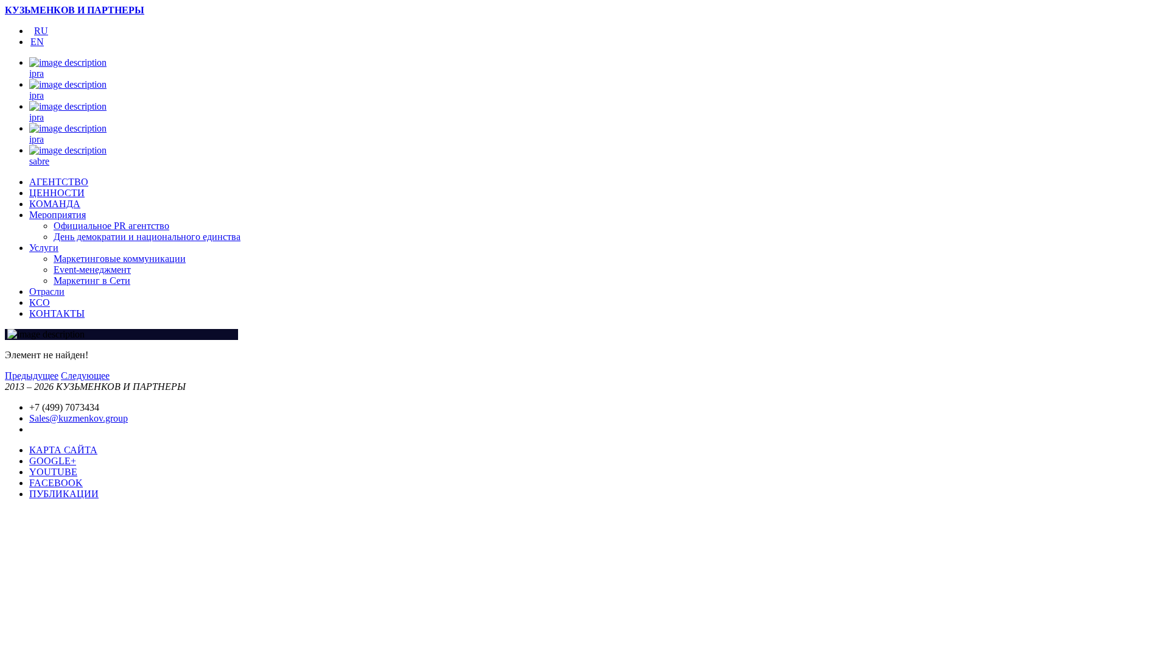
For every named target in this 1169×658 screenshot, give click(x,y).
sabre (39, 161)
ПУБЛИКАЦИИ (64, 494)
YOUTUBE (53, 472)
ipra (36, 73)
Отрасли (47, 291)
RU (41, 31)
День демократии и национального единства (147, 237)
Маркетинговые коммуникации (120, 258)
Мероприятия (57, 215)
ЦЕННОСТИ (57, 193)
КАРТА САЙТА (63, 450)
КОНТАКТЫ (57, 313)
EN (37, 42)
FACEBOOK (56, 483)
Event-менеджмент (92, 269)
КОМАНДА (54, 204)
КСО (39, 302)
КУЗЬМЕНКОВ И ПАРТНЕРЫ (74, 10)
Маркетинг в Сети (92, 280)
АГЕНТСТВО (58, 182)
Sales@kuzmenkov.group (78, 418)
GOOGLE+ (52, 461)
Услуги (43, 247)
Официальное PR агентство (111, 226)
